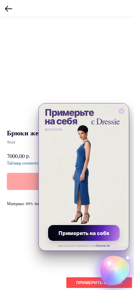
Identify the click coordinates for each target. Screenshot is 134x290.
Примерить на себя (83, 233)
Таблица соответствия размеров (34, 163)
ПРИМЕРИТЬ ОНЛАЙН (99, 282)
